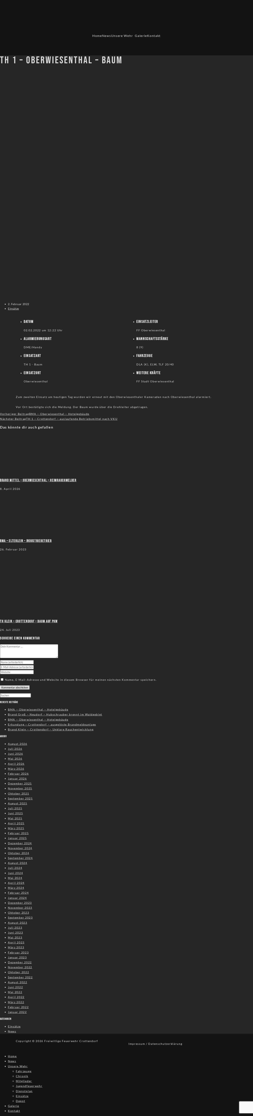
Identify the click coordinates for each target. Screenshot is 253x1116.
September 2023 (20, 917)
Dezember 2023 (20, 902)
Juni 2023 (15, 932)
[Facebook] (175, 39)
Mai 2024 (15, 878)
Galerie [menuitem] (13, 1106)
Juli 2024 (15, 867)
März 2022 (16, 1002)
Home (97, 35)
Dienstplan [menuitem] (24, 1091)
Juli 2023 (15, 927)
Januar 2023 (17, 957)
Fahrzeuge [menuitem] (23, 1071)
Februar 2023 (18, 952)
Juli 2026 (15, 748)
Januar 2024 (17, 897)
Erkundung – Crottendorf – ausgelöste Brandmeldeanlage (52, 724)
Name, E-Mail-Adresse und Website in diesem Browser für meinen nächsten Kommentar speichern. (81, 679)
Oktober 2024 (18, 853)
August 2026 (17, 743)
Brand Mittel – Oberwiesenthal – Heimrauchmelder (38, 480)
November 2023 (20, 907)
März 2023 (16, 947)
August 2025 (17, 803)
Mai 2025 (15, 818)
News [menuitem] (12, 1061)
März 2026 (16, 768)
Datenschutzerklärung (165, 1043)
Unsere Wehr (122, 35)
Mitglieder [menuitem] (24, 1081)
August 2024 (17, 863)
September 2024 (20, 858)
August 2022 (17, 982)
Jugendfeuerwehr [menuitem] (29, 1086)
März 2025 (16, 828)
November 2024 (20, 848)
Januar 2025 (17, 838)
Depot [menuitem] (20, 1101)
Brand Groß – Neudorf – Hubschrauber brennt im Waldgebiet (55, 714)
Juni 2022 (15, 987)
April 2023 (16, 942)
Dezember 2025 (20, 783)
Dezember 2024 (20, 843)
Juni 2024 (15, 873)
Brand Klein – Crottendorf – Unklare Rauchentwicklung (50, 729)
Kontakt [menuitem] (14, 1110)
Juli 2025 (15, 808)
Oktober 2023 (18, 912)
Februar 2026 (18, 773)
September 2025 (20, 798)
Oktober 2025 (18, 793)
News (106, 35)
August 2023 (17, 922)
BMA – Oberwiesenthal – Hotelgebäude (38, 709)
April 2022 (16, 997)
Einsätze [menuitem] (22, 1096)
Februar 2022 (18, 1007)
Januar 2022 (17, 1012)
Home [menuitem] (12, 1056)
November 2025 (20, 788)
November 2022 (20, 967)
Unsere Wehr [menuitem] (18, 1066)
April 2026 (16, 763)
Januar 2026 (17, 778)
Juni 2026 (15, 753)
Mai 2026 (15, 758)
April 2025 (16, 823)
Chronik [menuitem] (22, 1076)
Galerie (141, 35)
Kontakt (154, 35)
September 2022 (20, 977)
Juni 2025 (15, 813)
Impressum (136, 1043)
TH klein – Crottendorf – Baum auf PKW (29, 621)
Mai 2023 (15, 937)
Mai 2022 (15, 992)
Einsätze (13, 308)
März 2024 (16, 887)
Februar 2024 (18, 892)
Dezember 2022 (20, 962)
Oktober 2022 (18, 972)
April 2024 (16, 882)
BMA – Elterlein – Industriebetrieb (26, 541)
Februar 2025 (18, 833)
